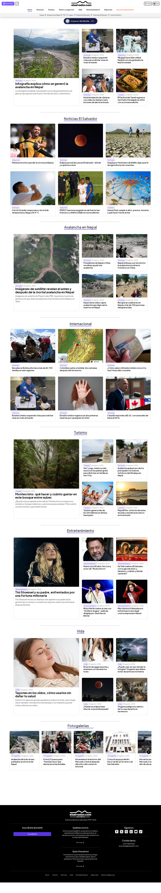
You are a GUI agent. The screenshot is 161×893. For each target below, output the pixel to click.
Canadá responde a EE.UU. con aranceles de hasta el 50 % (127, 416)
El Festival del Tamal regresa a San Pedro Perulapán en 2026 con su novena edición (131, 100)
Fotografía (16, 756)
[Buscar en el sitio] (17, 3)
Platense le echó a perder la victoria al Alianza (33, 162)
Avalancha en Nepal (53, 15)
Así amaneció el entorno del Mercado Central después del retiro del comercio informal (88, 763)
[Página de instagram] (126, 833)
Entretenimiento (93, 10)
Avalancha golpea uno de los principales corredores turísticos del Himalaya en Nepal (131, 472)
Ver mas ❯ (80, 842)
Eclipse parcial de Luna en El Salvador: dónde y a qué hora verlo (80, 163)
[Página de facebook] (116, 833)
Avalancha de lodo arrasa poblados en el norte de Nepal (22, 761)
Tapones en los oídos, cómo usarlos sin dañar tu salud (43, 694)
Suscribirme (32, 834)
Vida (80, 10)
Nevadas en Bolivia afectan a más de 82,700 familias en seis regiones (32, 369)
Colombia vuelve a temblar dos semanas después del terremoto (78, 369)
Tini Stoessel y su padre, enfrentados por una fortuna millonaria (45, 593)
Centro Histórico (116, 15)
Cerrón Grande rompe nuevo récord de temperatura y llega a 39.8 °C (30, 211)
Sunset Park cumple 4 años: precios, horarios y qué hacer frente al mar (128, 211)
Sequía (42, 15)
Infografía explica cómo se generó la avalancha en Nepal (41, 85)
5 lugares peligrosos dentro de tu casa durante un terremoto (130, 709)
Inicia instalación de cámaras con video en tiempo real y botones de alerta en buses (96, 100)
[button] (149, 752)
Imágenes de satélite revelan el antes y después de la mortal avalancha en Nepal (44, 290)
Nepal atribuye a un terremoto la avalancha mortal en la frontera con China (132, 265)
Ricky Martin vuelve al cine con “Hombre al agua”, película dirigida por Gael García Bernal (97, 612)
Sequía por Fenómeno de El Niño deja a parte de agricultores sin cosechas (127, 163)
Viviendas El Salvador (100, 15)
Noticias (40, 10)
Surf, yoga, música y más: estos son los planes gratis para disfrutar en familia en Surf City (95, 472)
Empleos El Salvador (83, 15)
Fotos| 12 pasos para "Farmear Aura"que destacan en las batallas (54, 761)
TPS (64, 15)
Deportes (108, 10)
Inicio (30, 10)
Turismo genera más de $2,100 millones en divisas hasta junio (95, 512)
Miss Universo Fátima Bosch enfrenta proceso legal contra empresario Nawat (130, 611)
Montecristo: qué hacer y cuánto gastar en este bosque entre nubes (46, 495)
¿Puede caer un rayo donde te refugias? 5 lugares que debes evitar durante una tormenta (131, 669)
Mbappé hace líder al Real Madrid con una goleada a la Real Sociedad (130, 60)
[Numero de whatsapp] (131, 833)
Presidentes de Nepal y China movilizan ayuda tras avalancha (96, 265)
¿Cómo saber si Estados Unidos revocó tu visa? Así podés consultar (126, 369)
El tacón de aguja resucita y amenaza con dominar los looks (96, 669)
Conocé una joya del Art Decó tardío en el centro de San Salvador (120, 761)
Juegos (70, 15)
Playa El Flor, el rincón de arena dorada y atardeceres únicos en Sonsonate (132, 512)
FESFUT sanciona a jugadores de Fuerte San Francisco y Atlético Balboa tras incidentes (80, 211)
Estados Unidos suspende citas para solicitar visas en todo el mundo (95, 60)
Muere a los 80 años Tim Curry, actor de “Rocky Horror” (97, 567)
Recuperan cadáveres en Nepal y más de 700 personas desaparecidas (131, 305)
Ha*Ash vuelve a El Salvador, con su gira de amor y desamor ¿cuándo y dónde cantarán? (130, 570)
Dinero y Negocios (108, 875)
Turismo (51, 10)
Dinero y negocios (66, 10)
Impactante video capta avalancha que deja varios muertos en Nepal (95, 305)
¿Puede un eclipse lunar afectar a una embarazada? (96, 707)
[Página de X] (121, 833)
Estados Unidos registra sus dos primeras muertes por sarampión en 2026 (79, 416)
